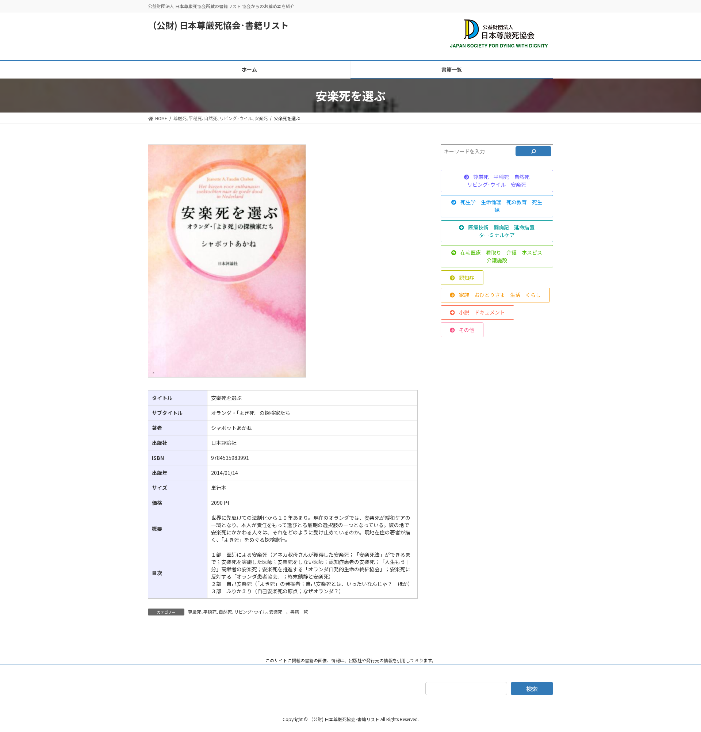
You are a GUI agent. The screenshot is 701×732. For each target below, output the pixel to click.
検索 (532, 688)
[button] (497, 181)
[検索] (533, 151)
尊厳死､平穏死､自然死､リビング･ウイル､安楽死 (235, 612)
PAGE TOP (679, 703)
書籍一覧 (299, 612)
